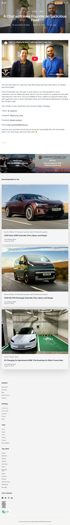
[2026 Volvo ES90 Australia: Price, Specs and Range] (35, 214)
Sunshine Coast (6, 482)
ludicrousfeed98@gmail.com (17, 125)
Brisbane (4, 458)
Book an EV (5, 387)
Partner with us (5, 395)
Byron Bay (4, 487)
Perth (3, 471)
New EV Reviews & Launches (38, 232)
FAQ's (3, 419)
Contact (4, 440)
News (41, 11)
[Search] (64, 3)
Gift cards (4, 390)
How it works (5, 411)
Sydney (4, 453)
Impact (3, 432)
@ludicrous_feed (16, 116)
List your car (5, 408)
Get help (4, 398)
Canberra (4, 476)
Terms (3, 434)
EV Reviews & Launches (22, 232)
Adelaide (4, 461)
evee (4, 142)
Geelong (4, 479)
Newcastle (4, 469)
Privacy (4, 437)
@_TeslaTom (12, 111)
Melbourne (4, 456)
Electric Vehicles (32, 11)
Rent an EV (59, 3)
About (3, 429)
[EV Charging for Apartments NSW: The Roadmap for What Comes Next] (35, 339)
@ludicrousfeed (16, 120)
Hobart (3, 473)
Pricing (3, 416)
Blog (52, 2)
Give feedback (5, 443)
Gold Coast (4, 464)
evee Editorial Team (22, 25)
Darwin (3, 467)
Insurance (4, 413)
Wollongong (5, 484)
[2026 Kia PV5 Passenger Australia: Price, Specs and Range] (35, 277)
